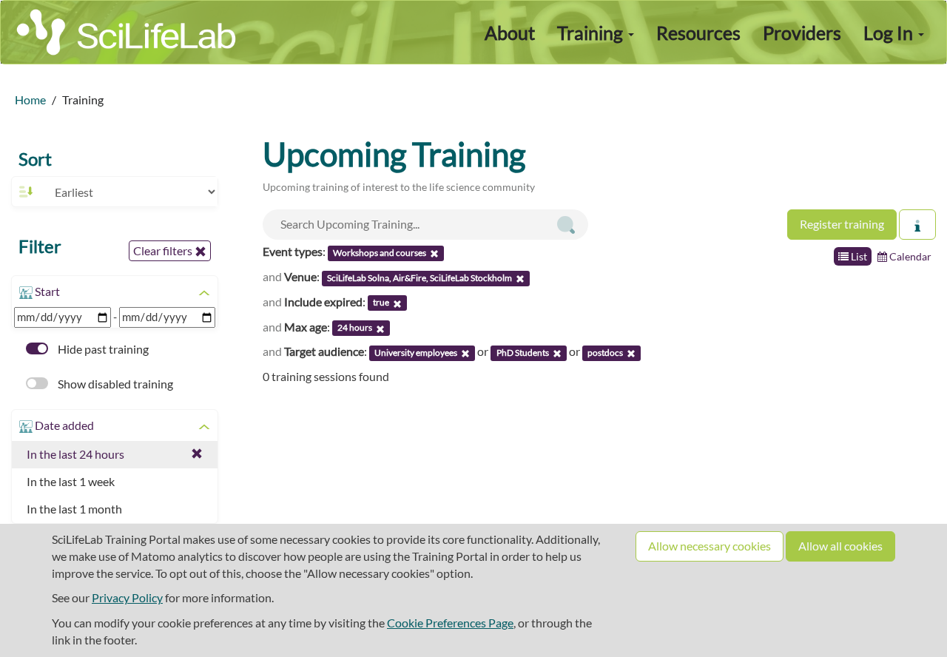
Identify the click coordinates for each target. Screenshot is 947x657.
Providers (802, 32)
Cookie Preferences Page (450, 623)
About (510, 32)
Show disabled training (114, 384)
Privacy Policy (127, 597)
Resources (698, 32)
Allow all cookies (840, 546)
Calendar (909, 256)
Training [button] (592, 32)
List (858, 256)
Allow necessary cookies (709, 546)
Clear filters (164, 250)
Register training (842, 224)
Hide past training (102, 349)
